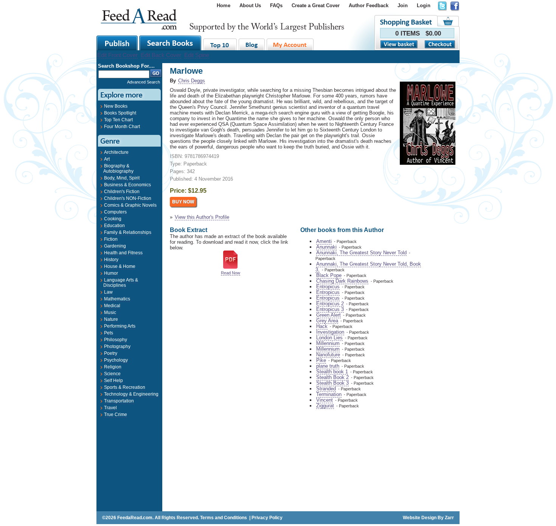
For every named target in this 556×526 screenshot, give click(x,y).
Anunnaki (326, 247)
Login (423, 5)
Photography (117, 346)
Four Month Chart (122, 126)
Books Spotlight (120, 113)
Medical (112, 305)
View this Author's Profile (202, 217)
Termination (329, 394)
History (111, 259)
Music (110, 312)
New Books (115, 106)
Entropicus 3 (330, 309)
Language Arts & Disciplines (120, 282)
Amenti (324, 241)
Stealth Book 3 (332, 383)
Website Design (419, 517)
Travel (110, 407)
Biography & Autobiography (118, 168)
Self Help (113, 380)
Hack (322, 326)
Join (403, 5)
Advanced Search (143, 82)
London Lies (329, 337)
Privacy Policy (267, 517)
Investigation (330, 332)
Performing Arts (119, 326)
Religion (112, 367)
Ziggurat (325, 405)
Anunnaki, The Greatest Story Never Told (361, 252)
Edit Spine (196, 55)
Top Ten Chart (118, 119)
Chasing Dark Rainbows (342, 281)
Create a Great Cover (316, 5)
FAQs (276, 5)
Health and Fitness (123, 252)
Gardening (115, 246)
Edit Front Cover (117, 55)
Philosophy (115, 339)
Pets (108, 333)
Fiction (111, 239)
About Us (250, 5)
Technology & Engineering (131, 394)
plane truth (327, 366)
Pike (321, 360)
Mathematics (117, 299)
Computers (115, 212)
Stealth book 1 (332, 371)
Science (112, 373)
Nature (111, 319)
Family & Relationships (127, 232)
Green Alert (328, 315)
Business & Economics (127, 184)
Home (223, 5)
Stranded (326, 388)
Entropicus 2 (330, 303)
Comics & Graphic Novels (130, 205)
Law (108, 292)
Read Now (230, 273)
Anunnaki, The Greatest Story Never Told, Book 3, (368, 266)
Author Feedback (368, 5)
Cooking (112, 218)
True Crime (115, 414)
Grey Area (327, 320)
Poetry (110, 353)
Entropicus (328, 286)
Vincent (324, 400)
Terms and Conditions (223, 517)
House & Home (119, 266)
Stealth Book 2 (332, 377)
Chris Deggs (191, 81)
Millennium (328, 343)
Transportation (119, 401)
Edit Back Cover (161, 55)
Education (114, 225)
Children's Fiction (122, 191)
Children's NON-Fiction (127, 198)
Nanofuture (328, 354)
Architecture (116, 152)
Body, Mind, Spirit (122, 178)
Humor (111, 273)
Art (107, 159)
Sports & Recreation (124, 387)
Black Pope (329, 275)
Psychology (116, 360)
